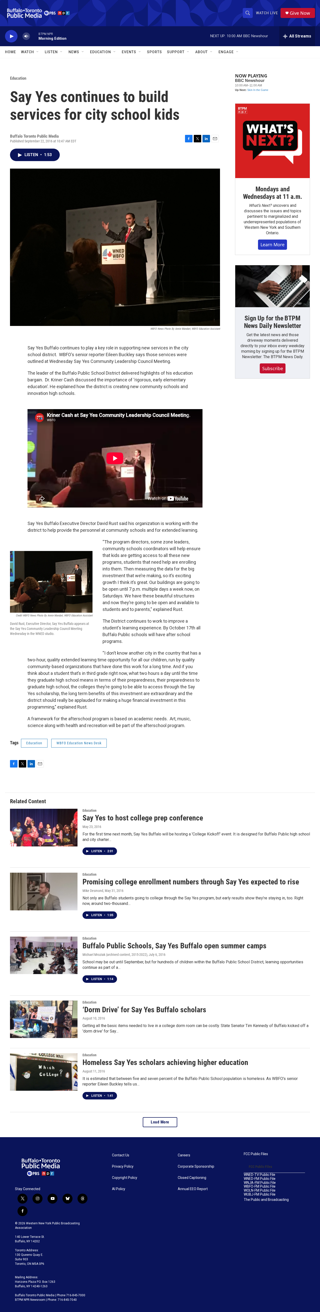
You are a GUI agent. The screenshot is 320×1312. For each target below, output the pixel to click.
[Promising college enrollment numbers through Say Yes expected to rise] (44, 891)
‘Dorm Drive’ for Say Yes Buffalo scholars (144, 1009)
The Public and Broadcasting (266, 1200)
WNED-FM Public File (260, 1179)
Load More (160, 1122)
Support (175, 52)
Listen (51, 52)
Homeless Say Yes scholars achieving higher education (165, 1062)
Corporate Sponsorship (196, 1166)
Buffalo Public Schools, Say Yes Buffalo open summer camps (174, 945)
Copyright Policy (124, 1178)
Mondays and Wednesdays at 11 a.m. (272, 192)
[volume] (26, 36)
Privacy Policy (123, 1166)
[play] (11, 36)
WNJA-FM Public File (260, 1183)
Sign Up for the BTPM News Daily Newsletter (272, 321)
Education (18, 78)
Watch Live (267, 13)
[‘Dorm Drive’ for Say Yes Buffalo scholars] (44, 1019)
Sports (154, 52)
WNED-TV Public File (259, 1175)
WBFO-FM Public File (260, 1186)
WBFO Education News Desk (79, 743)
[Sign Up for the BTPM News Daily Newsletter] (272, 286)
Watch (27, 52)
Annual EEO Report (193, 1189)
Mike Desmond (92, 891)
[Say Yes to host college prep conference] (44, 827)
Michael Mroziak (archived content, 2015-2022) (114, 955)
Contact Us (120, 1155)
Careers (184, 1155)
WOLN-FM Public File (260, 1190)
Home (10, 52)
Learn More (272, 245)
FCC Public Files (256, 1154)
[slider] (34, 36)
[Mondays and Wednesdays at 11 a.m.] (272, 141)
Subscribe (272, 368)
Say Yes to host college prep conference (142, 817)
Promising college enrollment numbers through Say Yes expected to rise (190, 881)
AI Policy (118, 1189)
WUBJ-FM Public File (260, 1194)
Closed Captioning (192, 1178)
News (73, 52)
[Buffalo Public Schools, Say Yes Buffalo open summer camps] (44, 955)
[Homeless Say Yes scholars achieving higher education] (44, 1072)
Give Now (300, 13)
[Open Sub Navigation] (38, 52)
